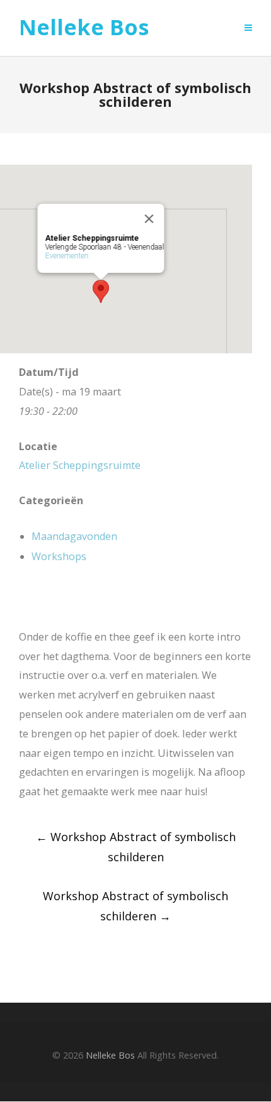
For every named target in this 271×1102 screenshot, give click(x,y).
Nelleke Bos (84, 27)
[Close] (149, 219)
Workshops (59, 556)
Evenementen (67, 255)
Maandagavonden (74, 536)
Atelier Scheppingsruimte (80, 465)
